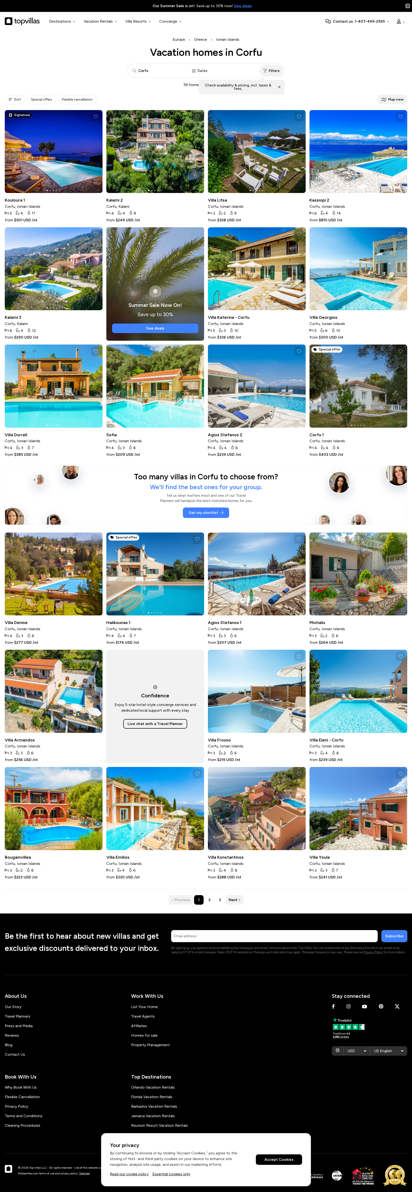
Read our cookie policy (129, 1174)
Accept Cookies (279, 1159)
